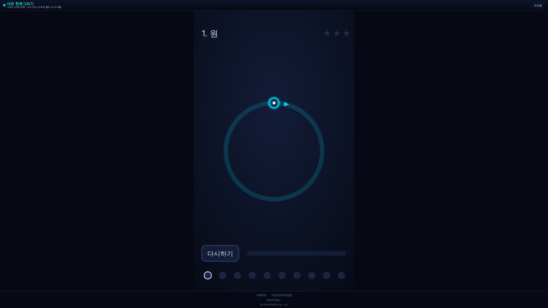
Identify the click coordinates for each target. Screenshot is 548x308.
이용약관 (261, 295)
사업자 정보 (273, 300)
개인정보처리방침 (281, 295)
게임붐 (538, 5)
